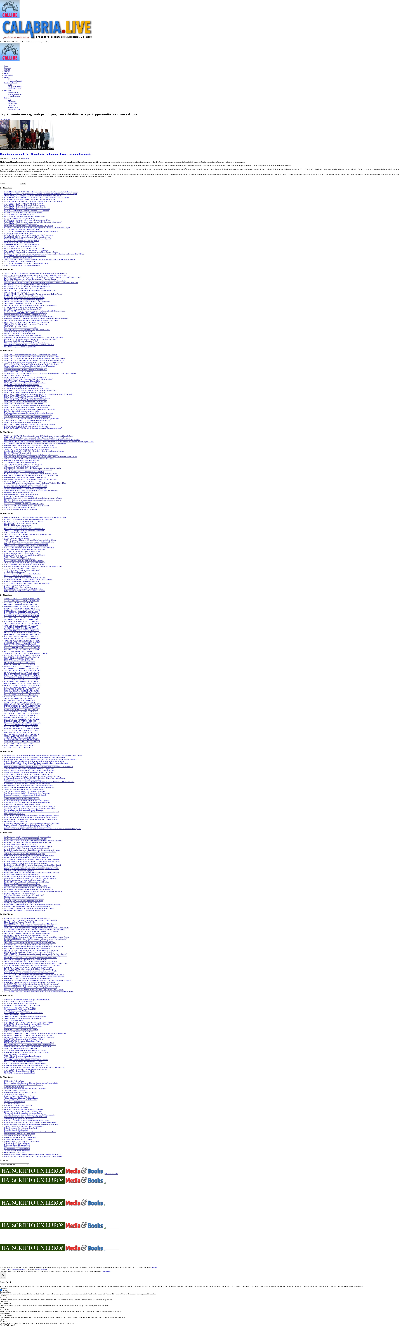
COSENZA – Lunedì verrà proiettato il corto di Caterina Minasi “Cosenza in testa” (31, 950)
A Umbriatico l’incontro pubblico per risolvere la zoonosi (23, 387)
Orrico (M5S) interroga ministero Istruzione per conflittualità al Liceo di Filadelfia (31, 867)
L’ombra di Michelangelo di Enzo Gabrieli (18, 1139)
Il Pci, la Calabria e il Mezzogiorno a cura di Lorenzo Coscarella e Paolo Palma (30, 1122)
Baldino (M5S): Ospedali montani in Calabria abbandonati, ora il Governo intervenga (32, 904)
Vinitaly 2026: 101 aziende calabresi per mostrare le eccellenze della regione (29, 787)
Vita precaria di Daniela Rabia (14, 1094)
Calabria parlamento (10, 83)
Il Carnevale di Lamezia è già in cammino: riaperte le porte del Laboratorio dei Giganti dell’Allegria (37, 227)
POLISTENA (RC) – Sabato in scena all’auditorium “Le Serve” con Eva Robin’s (31, 931)
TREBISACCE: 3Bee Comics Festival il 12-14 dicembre (23, 303)
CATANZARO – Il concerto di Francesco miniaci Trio (22, 1058)
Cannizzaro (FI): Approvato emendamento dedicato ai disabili (24, 910)
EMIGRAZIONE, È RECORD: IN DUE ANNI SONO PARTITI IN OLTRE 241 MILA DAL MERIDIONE (23, 705)
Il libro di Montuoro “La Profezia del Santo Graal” (20, 1128)
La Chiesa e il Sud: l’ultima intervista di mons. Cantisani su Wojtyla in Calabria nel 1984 (33, 1156)
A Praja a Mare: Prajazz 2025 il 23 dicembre (18, 1001)
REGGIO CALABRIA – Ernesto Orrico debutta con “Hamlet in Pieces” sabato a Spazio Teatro (35, 956)
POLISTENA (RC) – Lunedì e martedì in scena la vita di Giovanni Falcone (29, 973)
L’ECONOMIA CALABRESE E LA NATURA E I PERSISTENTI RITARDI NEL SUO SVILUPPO (21, 716)
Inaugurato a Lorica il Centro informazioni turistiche (21, 328)
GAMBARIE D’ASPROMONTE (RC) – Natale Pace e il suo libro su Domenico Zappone (34, 451)
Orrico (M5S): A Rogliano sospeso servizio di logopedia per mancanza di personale (31, 859)
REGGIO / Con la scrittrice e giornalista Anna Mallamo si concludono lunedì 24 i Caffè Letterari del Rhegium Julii (42, 440)
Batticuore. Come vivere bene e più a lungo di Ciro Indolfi (23, 1109)
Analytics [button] (3, 1307)
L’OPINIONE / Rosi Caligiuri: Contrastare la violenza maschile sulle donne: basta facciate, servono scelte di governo (42, 829)
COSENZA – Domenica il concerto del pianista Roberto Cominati (26, 1060)
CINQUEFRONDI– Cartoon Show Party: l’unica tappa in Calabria (26, 505)
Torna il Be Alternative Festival (14, 1015)
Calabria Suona (13, 107)
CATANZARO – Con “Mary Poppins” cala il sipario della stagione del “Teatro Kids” (32, 965)
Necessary (6, 1290)
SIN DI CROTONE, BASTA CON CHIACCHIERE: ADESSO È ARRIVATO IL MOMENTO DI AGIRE (22, 641)
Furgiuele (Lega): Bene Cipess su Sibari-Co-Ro (20, 844)
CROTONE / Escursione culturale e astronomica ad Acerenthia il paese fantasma (30, 355)
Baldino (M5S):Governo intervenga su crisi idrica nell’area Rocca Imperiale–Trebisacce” (33, 840)
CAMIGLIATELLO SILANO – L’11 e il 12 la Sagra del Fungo (25, 313)
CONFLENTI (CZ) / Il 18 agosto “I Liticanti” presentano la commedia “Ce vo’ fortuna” (33, 196)
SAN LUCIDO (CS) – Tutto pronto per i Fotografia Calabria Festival (27, 330)
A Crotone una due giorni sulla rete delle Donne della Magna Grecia (26, 388)
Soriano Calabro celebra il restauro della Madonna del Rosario (24, 549)
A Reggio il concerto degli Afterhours (16, 1011)
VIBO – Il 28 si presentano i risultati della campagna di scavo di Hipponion (29, 547)
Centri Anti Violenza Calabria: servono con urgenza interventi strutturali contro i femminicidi (34, 757)
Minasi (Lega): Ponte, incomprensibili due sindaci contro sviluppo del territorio (30, 876)
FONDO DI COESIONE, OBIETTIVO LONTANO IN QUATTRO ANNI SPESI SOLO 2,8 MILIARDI (22, 656)
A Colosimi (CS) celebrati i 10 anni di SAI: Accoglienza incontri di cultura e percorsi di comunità (36, 763)
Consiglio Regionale (15, 94)
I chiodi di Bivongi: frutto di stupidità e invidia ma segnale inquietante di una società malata (34, 761)
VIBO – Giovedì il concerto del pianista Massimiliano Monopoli (25, 1069)
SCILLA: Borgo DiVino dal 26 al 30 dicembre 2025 (21, 466)
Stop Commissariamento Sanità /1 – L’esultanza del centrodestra (25, 791)
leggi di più (106, 1271)
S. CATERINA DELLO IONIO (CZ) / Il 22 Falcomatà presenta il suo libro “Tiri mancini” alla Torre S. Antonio (41, 192)
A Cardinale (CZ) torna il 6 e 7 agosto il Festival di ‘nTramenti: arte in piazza (29, 199)
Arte (9, 100)
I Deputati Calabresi (15, 87)
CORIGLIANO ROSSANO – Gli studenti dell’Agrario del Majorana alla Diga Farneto (33, 294)
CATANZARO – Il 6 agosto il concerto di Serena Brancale (23, 1013)
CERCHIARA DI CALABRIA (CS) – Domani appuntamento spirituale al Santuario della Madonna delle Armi (41, 283)
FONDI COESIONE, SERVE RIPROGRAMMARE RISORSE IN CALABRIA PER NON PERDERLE (22, 648)
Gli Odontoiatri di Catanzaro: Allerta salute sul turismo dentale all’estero (27, 220)
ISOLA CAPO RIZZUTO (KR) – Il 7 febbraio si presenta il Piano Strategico (29, 424)
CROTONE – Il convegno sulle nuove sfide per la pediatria (23, 403)
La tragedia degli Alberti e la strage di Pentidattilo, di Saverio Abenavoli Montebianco (32, 1154)
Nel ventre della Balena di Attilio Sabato (17, 1135)
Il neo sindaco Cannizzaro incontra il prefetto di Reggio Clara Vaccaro (27, 784)
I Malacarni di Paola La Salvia (14, 1081)
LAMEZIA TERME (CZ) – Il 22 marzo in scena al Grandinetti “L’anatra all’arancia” (32, 986)
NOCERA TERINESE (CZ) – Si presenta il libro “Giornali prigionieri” (27, 239)
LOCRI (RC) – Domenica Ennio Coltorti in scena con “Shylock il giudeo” (28, 941)
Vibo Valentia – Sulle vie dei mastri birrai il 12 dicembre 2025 (24, 529)
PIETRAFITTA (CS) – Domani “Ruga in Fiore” (20, 347)
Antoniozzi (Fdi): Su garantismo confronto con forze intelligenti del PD (27, 906)
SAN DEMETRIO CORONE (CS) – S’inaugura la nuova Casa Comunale (29, 345)
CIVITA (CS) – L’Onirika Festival (15, 326)
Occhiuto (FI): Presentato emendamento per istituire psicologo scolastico (28, 846)
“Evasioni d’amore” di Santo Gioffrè (16, 1090)
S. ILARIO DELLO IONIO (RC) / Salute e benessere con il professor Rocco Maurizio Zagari (35, 443)
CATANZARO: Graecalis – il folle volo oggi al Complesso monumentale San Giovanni (33, 201)
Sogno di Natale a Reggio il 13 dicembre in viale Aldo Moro (24, 472)
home (6, 66)
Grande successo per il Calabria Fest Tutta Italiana (20, 1028)
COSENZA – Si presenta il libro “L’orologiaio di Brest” (22, 309)
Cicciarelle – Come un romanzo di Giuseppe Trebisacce (14, 1103)
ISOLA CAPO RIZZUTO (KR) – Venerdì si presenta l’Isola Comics (27, 398)
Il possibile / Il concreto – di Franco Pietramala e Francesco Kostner (26, 1120)
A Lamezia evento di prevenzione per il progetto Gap (21, 241)
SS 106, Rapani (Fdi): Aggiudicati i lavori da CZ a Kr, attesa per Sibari (27, 837)
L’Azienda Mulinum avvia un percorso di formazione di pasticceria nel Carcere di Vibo (33, 566)
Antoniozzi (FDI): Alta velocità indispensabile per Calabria (23, 901)
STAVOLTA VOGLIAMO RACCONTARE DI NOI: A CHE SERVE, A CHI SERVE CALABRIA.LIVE (22, 600)
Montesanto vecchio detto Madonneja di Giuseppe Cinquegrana (25, 1088)
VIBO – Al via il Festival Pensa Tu (15, 557)
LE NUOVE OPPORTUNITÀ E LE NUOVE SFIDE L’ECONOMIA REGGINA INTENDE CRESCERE (22, 686)
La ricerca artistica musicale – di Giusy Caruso (19, 1134)
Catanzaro (7, 68)
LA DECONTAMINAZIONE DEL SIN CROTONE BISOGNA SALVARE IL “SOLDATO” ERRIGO (22, 694)
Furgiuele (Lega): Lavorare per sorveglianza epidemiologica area (25, 863)
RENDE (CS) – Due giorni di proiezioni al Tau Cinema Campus (25, 960)
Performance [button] (4, 1302)
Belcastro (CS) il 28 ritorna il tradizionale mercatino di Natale (24, 298)
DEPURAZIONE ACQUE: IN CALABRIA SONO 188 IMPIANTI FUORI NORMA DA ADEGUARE (21, 690)
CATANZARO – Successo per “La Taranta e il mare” (22, 229)
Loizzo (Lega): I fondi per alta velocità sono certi (20, 893)
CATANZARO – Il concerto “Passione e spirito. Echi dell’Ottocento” (27, 1024)
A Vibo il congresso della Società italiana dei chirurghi (22, 553)
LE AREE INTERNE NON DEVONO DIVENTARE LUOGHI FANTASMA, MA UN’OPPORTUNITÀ (22, 633)
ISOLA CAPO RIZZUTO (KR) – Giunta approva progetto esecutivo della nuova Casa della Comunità (38, 394)
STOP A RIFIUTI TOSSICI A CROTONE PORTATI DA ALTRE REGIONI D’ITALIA (19, 660)
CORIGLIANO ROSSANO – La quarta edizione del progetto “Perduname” (29, 1037)
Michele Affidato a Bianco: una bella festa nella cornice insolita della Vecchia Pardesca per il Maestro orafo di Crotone (43, 755)
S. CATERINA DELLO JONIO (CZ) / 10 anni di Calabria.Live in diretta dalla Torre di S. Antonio (36, 197)
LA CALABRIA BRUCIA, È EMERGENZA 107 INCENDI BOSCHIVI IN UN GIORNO (19, 701)
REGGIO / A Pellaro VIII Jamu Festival (17, 453)
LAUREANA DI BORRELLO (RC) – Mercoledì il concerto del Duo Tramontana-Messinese (35, 1033)
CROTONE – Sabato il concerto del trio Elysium (20, 1048)
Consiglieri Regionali (15, 81)
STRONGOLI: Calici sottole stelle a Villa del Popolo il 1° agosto (25, 368)
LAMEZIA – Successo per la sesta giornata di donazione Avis (24, 216)
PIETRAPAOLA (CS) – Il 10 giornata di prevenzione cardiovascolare (27, 286)
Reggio (6, 73)
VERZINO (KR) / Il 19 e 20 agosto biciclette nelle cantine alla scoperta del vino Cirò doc (33, 362)
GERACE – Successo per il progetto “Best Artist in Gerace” (24, 504)
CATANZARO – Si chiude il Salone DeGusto (19, 214)
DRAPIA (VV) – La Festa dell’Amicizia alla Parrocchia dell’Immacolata (28, 519)
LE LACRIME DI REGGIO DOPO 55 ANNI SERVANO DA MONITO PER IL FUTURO (19, 664)
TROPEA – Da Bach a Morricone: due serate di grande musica (25, 1016)
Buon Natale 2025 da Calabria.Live (16, 821)
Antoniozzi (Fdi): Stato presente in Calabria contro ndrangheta (24, 854)
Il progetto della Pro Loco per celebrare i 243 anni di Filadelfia (24, 555)
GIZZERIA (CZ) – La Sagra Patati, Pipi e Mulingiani (21, 244)
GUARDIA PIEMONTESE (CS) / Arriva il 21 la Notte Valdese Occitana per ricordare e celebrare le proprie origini (42, 277)
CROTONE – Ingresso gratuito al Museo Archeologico (22, 422)
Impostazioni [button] (98, 1271)
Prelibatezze (12, 102)
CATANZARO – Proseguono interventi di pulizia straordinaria (25, 256)
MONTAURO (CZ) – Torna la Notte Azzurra (19, 243)
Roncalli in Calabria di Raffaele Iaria (16, 1130)
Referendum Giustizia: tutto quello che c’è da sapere (21, 797)
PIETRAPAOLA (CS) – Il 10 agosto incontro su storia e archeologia (26, 285)
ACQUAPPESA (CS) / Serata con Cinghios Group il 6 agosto (24, 288)
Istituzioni (7, 90)
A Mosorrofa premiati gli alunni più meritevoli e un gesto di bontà (25, 485)
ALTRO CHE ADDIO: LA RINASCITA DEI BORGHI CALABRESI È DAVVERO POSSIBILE (22, 603)
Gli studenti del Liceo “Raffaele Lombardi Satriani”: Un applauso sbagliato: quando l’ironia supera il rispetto (40, 373)
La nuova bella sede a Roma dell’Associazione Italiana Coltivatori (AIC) (28, 825)
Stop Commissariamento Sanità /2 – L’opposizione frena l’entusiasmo (27, 793)
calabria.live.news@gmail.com (16, 1269)
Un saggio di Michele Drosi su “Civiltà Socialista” (20, 1100)
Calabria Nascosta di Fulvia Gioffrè (16, 1107)
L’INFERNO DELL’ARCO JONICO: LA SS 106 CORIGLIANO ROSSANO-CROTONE (21, 697)
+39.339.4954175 (41, 1269)
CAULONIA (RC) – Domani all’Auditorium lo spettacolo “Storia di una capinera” (31, 984)
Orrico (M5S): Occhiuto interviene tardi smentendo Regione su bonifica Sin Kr (30, 852)
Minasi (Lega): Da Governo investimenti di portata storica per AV (25, 886)
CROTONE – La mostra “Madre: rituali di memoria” (21, 385)
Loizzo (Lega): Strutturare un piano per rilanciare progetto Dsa (24, 880)
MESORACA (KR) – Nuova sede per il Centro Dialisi (22, 381)
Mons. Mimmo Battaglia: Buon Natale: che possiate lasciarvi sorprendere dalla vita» (31, 816)
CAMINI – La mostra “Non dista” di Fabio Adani (20, 509)
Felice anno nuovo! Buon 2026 (14, 814)
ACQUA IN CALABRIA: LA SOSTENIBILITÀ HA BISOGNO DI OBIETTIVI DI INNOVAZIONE (22, 739)
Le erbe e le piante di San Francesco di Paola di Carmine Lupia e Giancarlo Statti (31, 1083)
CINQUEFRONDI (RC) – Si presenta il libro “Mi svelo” (23, 481)
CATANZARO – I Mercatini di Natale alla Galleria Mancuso (24, 205)
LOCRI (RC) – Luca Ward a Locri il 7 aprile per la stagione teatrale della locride (30, 958)
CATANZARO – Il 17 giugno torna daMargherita (20, 261)
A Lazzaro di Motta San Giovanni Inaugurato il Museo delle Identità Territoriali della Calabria (35, 483)
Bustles (154, 1267)
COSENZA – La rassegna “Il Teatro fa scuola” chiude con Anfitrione (27, 933)
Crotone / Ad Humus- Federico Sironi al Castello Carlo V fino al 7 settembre (29, 366)
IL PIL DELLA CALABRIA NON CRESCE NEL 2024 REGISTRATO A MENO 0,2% (19, 746)
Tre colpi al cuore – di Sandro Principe (17, 1151)
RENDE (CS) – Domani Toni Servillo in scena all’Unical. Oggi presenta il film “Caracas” (33, 990)
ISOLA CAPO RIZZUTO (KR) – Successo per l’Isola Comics (25, 396)
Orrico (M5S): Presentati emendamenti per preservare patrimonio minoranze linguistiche (33, 891)
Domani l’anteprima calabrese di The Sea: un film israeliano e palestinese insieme (31, 765)
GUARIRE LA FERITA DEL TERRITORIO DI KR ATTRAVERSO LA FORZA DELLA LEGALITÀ (22, 742)
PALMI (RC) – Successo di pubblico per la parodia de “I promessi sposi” (28, 967)
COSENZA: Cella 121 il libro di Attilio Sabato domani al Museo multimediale (30, 290)
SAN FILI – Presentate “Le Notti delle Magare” (20, 333)
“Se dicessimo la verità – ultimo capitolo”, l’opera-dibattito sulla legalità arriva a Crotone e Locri (35, 963)
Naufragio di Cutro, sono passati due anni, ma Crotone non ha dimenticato (28, 413)
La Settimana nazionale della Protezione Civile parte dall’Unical (25, 315)
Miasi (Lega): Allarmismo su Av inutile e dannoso (20, 897)
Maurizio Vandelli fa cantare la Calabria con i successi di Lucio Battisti (27, 1046)
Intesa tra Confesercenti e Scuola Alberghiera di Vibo (21, 581)
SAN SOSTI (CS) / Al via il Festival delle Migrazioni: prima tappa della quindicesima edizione (35, 273)
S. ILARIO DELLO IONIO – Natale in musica (20, 462)
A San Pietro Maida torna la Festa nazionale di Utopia (22, 265)
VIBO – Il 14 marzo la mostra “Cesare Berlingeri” (20, 568)
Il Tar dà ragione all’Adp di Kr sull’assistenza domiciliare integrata (26, 426)
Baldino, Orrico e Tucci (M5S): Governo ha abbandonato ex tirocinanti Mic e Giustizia (32, 865)
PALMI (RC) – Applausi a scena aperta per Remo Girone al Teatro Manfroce (29, 982)
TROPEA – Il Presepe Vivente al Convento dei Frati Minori (24, 531)
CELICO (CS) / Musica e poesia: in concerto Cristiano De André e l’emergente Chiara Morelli (35, 275)
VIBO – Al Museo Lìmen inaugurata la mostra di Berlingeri (24, 561)
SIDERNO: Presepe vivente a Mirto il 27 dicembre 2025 (23, 464)
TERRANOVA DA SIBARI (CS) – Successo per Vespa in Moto (25, 324)
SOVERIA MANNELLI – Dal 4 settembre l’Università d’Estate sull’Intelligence (31, 231)
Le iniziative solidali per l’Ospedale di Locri (18, 492)
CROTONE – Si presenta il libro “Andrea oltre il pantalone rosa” (25, 402)
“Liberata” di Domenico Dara (14, 1087)
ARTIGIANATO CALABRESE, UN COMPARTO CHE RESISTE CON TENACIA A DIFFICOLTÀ (21, 618)
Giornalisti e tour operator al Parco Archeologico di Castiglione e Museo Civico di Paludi (33, 337)
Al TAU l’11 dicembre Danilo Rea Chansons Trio (20, 1003)
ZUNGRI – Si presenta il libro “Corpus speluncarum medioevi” (25, 562)
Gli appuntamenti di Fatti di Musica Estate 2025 (20, 1009)
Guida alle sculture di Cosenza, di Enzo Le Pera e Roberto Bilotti (25, 1117)
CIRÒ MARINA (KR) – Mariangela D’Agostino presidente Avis (25, 400)
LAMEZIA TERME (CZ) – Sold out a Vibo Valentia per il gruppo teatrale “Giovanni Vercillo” (35, 939)
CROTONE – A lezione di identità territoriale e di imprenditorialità (26, 407)
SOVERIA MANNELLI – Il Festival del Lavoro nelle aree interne (26, 263)
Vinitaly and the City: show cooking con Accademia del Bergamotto (26, 449)
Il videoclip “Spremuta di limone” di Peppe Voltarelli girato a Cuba (26, 1065)
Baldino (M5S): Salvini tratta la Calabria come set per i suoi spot (25, 839)
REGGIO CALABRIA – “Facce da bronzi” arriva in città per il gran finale (28, 926)
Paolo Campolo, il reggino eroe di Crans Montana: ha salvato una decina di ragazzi (31, 812)
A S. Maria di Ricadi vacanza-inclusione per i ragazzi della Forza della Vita (29, 542)
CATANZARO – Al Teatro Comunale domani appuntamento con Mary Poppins (30, 971)
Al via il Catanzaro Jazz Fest (13, 1020)
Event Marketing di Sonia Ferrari (15, 1152)
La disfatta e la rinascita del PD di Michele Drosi (20, 1137)
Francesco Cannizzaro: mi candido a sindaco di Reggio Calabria (25, 795)
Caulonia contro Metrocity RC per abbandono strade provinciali (25, 489)
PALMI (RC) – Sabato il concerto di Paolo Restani (21, 1030)
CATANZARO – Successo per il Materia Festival (20, 224)
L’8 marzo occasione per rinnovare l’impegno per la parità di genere (26, 800)
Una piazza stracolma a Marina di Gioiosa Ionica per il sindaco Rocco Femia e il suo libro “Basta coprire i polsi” (41, 759)
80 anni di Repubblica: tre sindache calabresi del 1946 (22, 799)
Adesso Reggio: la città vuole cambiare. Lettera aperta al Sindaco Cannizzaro (29, 770)
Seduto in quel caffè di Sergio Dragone (17, 1143)
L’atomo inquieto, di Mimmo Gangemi (17, 1147)
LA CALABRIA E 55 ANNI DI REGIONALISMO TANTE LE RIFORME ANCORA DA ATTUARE (21, 630)
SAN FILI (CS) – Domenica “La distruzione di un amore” (23, 1062)
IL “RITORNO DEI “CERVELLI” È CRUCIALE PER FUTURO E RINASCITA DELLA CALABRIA (22, 682)
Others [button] (2, 1319)
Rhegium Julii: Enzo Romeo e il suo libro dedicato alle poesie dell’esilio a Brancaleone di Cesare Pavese (38, 767)
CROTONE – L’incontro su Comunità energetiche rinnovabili (24, 392)
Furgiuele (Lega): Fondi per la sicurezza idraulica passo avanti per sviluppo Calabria (32, 861)
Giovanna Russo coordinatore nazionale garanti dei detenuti (23, 810)
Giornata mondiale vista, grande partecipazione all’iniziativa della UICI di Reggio (31, 490)
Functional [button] (3, 1296)
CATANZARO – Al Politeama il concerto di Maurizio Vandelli (25, 1050)
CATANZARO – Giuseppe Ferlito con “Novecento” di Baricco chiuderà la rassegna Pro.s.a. (34, 929)
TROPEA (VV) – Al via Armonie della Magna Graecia (22, 1018)
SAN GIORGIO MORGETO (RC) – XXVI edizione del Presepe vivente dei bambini (32, 468)
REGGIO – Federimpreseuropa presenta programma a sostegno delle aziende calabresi (32, 500)
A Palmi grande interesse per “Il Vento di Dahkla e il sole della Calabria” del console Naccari (34, 778)
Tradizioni (11, 105)
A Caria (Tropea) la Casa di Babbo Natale (18, 527)
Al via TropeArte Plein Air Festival (15, 532)
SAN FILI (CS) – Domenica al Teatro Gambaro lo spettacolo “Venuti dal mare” (30, 988)
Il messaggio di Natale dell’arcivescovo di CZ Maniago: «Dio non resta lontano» (30, 817)
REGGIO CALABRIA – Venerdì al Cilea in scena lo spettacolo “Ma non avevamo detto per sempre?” (38, 980)
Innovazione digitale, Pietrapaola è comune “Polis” (21, 341)
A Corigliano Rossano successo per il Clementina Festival (23, 307)
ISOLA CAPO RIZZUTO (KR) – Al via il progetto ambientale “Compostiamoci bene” (33, 428)
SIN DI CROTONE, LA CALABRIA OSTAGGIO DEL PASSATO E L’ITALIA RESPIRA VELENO (21, 667)
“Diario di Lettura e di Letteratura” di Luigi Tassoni (21, 1098)
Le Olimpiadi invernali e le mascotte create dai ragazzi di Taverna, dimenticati (29, 806)
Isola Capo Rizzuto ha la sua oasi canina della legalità (21, 411)
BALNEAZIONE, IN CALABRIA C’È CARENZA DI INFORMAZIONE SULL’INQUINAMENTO (22, 709)
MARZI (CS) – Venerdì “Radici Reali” (17, 292)
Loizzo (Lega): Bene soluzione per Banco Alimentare (21, 874)
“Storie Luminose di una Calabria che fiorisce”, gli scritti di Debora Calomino (29, 1115)
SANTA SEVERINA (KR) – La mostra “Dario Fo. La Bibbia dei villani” (28, 379)
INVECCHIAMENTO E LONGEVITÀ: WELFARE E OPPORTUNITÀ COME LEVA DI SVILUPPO (22, 611)
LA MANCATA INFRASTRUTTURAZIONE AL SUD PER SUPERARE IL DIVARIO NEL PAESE (21, 727)
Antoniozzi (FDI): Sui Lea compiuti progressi (19, 871)
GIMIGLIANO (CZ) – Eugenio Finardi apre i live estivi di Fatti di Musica (28, 1022)
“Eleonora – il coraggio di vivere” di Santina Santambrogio (23, 1085)
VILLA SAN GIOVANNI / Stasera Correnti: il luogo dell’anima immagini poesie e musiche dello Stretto (38, 436)
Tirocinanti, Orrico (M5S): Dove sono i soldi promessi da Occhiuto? (26, 848)
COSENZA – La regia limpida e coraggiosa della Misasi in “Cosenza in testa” (30, 943)
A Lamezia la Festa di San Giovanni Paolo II (19, 218)
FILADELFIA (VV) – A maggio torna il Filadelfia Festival (23, 589)
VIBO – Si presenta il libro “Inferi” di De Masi (19, 559)
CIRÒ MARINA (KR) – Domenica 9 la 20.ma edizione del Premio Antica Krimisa (31, 364)
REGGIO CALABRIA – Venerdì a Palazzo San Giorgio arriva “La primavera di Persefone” (34, 976)
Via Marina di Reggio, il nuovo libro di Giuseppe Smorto (23, 1113)
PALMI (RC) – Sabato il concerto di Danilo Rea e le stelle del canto (26, 1052)
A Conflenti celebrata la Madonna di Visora (18, 233)
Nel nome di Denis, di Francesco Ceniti (17, 1145)
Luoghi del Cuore (14, 109)
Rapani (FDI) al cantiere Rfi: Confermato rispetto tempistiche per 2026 (27, 842)
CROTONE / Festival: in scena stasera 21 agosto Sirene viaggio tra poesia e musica (31, 356)
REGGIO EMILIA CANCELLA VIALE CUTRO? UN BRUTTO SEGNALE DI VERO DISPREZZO (21, 607)
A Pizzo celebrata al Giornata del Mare (17, 538)
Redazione (25, 158)
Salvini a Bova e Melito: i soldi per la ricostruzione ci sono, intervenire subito (29, 808)
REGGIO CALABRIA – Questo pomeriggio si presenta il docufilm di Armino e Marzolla (33, 946)
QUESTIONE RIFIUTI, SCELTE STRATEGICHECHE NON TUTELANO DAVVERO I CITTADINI (22, 712)
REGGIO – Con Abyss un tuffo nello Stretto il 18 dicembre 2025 (25, 477)
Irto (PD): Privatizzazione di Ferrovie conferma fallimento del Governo (27, 887)
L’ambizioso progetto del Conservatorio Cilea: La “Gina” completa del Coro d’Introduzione (34, 1067)
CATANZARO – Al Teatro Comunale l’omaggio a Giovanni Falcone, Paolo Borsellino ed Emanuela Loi (39, 991)
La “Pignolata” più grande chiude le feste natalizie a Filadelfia (24, 591)
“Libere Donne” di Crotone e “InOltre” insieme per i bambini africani (27, 420)
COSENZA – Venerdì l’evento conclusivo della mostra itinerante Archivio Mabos (31, 320)
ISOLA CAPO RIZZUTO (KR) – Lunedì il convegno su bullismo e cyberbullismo (31, 418)
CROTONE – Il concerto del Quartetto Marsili (19, 1073)
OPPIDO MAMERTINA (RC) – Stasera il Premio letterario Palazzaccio (28, 774)
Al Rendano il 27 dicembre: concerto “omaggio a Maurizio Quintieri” (27, 1000)
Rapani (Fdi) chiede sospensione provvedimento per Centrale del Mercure (28, 889)
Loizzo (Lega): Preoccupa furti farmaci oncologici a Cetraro (24, 899)
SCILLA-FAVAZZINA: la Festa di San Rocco (19, 507)
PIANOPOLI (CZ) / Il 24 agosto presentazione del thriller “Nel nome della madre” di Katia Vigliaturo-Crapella (40, 194)
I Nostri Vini (12, 103)
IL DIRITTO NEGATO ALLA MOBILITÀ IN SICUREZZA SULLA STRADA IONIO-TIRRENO (22, 645)
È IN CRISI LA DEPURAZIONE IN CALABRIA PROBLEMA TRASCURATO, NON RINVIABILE (22, 637)
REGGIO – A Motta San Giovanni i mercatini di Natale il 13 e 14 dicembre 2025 (31, 475)
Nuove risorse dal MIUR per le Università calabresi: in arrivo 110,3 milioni (28, 772)
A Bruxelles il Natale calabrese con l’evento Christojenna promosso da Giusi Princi (31, 823)
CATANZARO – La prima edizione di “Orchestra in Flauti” (24, 1039)
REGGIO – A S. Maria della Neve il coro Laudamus (21, 460)
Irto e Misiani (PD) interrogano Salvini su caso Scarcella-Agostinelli (26, 857)
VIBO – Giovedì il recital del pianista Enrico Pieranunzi (22, 1056)
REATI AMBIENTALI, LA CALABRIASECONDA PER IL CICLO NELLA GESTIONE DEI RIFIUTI (26, 652)
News (10, 79)
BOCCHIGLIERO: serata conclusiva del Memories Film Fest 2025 (26, 322)
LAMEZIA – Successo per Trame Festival (18, 258)
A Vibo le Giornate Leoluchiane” (15, 572)
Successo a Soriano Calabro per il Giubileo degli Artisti (22, 574)
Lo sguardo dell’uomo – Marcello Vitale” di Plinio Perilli (23, 1111)
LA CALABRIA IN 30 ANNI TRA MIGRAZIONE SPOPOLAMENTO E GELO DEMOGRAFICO (21, 735)
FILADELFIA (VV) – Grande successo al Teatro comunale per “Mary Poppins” (30, 924)
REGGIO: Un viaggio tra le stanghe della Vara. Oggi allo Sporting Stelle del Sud (31, 455)
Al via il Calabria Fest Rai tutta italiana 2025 (18, 1031)
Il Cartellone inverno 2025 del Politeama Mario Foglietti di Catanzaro (27, 918)
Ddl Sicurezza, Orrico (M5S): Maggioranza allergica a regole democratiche (29, 856)
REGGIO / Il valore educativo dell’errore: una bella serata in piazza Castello (29, 445)
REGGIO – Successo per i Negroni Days (17, 502)
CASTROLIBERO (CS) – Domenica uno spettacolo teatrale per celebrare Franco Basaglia (34, 975)
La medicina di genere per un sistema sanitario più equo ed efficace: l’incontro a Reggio (33, 498)
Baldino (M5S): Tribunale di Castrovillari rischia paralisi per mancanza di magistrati (31, 872)
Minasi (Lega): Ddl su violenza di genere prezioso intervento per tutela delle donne (31, 869)
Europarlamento (13, 92)
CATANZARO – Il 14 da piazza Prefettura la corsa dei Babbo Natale (27, 209)
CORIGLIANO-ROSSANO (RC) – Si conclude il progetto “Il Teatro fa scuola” (30, 961)
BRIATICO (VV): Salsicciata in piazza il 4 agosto (20, 523)
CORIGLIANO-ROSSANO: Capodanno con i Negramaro (23, 300)
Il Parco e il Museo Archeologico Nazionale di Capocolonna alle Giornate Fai (29, 409)
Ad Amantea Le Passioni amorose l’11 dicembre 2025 (22, 1005)
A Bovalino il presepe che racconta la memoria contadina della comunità (28, 470)
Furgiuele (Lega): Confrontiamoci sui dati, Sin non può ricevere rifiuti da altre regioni (32, 850)
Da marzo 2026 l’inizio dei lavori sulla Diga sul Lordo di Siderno (25, 487)
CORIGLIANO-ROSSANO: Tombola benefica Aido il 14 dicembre (26, 301)
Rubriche (7, 98)
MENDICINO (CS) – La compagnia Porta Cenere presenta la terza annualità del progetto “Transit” (36, 937)
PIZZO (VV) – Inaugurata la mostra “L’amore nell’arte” (22, 551)
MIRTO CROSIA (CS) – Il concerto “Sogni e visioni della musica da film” (29, 1043)
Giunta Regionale (14, 96)
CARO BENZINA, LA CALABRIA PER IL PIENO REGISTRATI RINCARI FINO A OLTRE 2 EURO (22, 731)
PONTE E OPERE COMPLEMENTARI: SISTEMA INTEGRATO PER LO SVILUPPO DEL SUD (22, 720)
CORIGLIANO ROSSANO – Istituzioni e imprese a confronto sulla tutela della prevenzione (34, 311)
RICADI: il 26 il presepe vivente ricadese (17, 525)
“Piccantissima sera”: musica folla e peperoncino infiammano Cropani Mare (29, 769)
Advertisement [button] (5, 1313)
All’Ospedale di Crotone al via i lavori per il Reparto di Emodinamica (27, 417)
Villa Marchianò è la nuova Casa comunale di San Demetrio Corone (26, 343)
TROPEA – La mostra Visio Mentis (16, 536)
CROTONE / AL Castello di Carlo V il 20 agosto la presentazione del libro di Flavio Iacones (34, 358)
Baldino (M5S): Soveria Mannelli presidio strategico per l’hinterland (26, 882)
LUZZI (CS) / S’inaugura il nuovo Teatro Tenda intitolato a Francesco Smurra (30, 279)
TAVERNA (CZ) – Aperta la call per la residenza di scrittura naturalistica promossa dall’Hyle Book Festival (39, 259)
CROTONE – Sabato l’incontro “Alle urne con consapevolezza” (25, 377)
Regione (7, 77)
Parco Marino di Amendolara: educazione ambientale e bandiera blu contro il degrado (32, 776)
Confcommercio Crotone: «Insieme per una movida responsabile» (25, 370)
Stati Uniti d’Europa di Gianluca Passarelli (18, 1105)
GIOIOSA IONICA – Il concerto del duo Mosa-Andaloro (23, 1026)
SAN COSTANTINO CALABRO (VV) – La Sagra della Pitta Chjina (27, 534)
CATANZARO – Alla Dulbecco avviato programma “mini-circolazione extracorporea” (33, 222)
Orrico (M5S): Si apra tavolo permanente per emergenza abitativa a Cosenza (29, 908)
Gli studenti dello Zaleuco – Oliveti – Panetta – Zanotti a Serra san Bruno (28, 579)
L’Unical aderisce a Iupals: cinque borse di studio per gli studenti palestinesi (29, 316)
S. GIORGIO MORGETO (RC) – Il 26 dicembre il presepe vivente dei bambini (30, 474)
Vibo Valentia (8, 75)
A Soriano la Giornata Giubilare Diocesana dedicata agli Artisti (25, 578)
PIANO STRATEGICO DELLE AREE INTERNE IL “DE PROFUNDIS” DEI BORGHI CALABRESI (22, 675)
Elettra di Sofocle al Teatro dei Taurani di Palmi (19, 922)
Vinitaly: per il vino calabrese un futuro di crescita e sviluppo (24, 789)
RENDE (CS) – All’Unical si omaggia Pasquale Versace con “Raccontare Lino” (30, 339)
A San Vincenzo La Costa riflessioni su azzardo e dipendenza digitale (27, 802)
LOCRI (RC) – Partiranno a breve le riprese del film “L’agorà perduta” (27, 948)
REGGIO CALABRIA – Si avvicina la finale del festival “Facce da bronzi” (29, 969)
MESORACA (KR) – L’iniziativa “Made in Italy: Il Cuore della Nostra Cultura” (30, 390)
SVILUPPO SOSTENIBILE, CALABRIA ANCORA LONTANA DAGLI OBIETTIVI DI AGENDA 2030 (22, 671)
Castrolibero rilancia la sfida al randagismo (18, 331)
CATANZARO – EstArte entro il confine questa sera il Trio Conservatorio (28, 235)
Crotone (7, 71)
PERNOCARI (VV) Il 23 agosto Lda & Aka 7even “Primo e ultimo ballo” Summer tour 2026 (35, 517)
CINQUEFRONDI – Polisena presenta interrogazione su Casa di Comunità (29, 458)
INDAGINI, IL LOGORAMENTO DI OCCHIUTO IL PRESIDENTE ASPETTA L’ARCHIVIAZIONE (21, 615)
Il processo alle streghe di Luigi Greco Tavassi (19, 1096)
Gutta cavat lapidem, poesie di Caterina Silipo (19, 1119)
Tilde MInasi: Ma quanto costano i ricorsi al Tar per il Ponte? (24, 895)
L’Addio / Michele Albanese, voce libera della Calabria (22, 804)
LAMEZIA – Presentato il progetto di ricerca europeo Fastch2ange (26, 250)
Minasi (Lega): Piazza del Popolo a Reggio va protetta (22, 902)
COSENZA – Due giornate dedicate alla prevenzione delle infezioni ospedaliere (30, 305)
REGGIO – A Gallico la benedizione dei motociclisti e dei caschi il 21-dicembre (30, 479)
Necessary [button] (3, 1288)
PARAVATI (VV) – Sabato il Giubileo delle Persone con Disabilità (26, 544)
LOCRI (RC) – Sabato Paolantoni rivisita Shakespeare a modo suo (26, 935)
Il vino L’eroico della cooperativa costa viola (18, 496)
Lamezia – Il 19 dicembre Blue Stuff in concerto (20, 1007)
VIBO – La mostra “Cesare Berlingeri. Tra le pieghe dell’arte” (24, 564)
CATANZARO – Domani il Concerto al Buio (19, 1071)
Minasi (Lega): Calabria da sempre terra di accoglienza (22, 884)
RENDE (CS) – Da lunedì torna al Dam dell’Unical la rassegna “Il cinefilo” (29, 952)
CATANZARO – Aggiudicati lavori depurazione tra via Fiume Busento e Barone (31, 252)
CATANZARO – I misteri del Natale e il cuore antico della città (25, 207)
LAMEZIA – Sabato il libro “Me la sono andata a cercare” (23, 212)
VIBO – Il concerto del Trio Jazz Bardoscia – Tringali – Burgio (25, 1063)
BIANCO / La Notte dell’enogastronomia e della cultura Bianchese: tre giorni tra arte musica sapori (37, 438)
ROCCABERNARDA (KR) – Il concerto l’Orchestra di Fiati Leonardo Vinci (30, 1045)
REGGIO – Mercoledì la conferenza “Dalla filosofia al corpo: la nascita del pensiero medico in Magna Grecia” (40, 457)
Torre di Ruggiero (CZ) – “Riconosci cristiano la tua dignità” (24, 203)
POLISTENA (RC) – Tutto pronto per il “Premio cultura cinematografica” (28, 944)
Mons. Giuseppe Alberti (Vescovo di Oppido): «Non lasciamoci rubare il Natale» (30, 819)
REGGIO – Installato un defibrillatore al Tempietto (21, 494)
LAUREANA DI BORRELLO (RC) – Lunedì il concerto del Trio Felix (28, 1035)
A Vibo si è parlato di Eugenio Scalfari (17, 585)
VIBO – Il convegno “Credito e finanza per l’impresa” (22, 570)
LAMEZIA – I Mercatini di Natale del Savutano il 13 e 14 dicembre (26, 211)
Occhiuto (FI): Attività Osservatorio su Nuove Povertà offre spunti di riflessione (30, 878)
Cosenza (7, 70)
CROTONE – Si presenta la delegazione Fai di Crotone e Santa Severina (28, 415)
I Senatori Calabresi (14, 88)
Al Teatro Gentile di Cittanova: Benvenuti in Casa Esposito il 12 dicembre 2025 (30, 920)
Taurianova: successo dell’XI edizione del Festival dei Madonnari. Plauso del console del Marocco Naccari (39, 782)
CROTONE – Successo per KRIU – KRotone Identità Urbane (25, 383)
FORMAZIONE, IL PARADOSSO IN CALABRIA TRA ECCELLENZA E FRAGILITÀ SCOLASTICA (22, 622)
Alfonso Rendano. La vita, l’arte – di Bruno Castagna (21, 1141)
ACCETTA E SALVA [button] (7, 1325)
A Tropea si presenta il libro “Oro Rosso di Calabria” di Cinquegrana (26, 583)
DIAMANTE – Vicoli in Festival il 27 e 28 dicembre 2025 (23, 296)
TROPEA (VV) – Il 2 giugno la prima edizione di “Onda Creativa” (26, 546)
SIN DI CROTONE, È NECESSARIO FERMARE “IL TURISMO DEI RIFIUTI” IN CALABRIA (21, 626)
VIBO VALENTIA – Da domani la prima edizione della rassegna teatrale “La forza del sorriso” (35, 954)
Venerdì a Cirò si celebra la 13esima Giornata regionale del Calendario (27, 405)
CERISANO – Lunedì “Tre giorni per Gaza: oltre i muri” (23, 335)
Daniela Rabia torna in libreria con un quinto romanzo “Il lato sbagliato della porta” (31, 1124)
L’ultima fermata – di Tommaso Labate (17, 1149)
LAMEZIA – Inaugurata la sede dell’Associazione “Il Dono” (24, 248)
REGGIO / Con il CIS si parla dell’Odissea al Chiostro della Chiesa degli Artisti (30, 447)
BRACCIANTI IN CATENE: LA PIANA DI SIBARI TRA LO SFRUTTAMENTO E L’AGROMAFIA (22, 724)
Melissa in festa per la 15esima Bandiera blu (18, 371)
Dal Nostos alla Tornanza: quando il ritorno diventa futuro (23, 780)
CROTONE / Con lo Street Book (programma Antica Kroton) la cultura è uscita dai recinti (34, 360)
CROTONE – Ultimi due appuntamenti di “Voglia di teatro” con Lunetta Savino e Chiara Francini (36, 928)
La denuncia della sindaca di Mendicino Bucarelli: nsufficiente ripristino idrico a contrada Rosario (36, 318)
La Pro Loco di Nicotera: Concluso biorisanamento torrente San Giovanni (28, 226)
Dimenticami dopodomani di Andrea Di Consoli (20, 1092)
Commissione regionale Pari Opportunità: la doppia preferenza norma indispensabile (46, 154)
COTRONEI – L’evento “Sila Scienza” (17, 375)
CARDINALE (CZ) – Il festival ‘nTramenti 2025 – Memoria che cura (27, 237)
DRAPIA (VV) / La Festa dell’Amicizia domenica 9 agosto (23, 521)
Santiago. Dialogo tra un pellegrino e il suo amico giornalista (24, 1126)
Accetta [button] (90, 1271)
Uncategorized (5, 119)
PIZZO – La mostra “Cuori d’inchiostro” (17, 576)
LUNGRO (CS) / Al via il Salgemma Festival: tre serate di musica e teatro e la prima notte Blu (35, 281)
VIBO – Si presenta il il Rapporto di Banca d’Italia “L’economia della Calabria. (30, 540)
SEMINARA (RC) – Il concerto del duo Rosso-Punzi (21, 1041)
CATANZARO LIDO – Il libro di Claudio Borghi (20, 246)
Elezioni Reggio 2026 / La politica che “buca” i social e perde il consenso (28, 785)
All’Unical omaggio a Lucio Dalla (15, 1054)
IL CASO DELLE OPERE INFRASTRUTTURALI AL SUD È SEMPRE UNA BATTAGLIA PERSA (22, 679)
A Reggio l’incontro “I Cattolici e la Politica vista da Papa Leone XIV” (27, 827)
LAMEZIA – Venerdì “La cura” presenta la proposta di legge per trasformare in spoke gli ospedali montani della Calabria (44, 254)
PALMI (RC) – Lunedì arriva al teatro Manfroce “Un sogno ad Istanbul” (28, 978)
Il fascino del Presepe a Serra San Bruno (17, 587)
